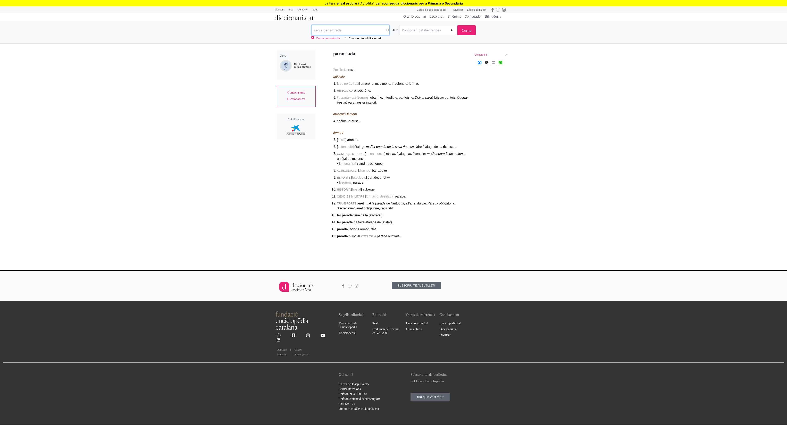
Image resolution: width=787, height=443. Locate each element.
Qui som (279, 9)
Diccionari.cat (448, 329)
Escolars (435, 16)
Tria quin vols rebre (430, 397)
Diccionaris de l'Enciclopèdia (348, 325)
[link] (296, 95)
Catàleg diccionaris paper (431, 9)
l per (418, 3)
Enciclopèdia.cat (476, 9)
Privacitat (281, 354)
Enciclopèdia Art (417, 323)
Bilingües (492, 16)
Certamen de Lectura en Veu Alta (385, 331)
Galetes (298, 349)
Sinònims (454, 16)
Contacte (303, 9)
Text (375, 323)
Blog (290, 9)
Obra (395, 30)
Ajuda (315, 9)
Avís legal (282, 349)
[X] (486, 62)
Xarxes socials (302, 354)
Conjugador (473, 16)
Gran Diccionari (414, 16)
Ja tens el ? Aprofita (348, 3)
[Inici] (294, 17)
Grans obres (414, 329)
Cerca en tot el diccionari (365, 38)
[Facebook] (479, 62)
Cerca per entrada (328, 38)
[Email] (493, 62)
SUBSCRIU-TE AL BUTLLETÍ (416, 285)
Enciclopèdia (347, 333)
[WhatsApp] (500, 62)
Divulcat (458, 9)
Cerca (466, 31)
